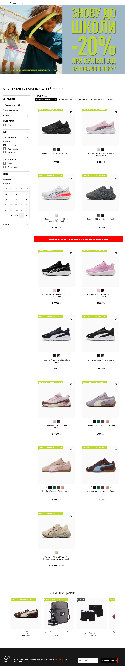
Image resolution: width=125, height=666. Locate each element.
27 (21, 194)
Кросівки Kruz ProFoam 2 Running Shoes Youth (56, 295)
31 (27, 199)
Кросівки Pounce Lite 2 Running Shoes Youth (101, 154)
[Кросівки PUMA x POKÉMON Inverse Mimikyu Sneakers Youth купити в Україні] (56, 530)
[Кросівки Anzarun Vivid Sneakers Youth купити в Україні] (56, 333)
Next (110, 422)
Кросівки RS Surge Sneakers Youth (56, 153)
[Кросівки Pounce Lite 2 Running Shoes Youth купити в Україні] (100, 127)
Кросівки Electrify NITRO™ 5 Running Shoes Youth (56, 220)
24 (6, 194)
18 (27, 215)
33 (21, 205)
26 (16, 194)
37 (27, 210)
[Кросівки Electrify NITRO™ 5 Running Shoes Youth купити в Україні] (56, 192)
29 (16, 199)
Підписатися (109, 660)
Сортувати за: (41, 96)
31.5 (6, 205)
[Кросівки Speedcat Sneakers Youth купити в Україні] (100, 399)
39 (21, 215)
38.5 (16, 215)
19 (6, 189)
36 (21, 210)
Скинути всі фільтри (11, 110)
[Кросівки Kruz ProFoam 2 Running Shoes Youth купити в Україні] (56, 268)
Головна (13, 3)
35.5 (16, 210)
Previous (91, 421)
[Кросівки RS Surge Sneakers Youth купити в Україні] (56, 127)
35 (11, 210)
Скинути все (8, 141)
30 (21, 199)
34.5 (6, 210)
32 (11, 205)
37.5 (6, 215)
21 (16, 189)
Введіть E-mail (83, 660)
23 (27, 189)
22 (21, 189)
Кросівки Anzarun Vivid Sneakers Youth (56, 361)
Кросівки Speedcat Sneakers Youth (101, 425)
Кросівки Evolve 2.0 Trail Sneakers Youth (56, 426)
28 (6, 199)
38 (11, 215)
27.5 (27, 194)
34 (27, 205)
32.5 (16, 205)
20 (11, 189)
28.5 (11, 199)
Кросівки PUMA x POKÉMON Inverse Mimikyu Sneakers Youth (56, 558)
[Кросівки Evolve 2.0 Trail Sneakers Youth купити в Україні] (56, 399)
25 (11, 194)
